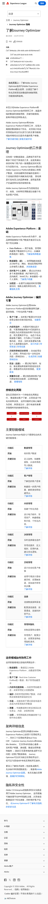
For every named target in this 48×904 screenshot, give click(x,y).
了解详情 (28, 468)
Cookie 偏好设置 (11, 893)
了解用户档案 (26, 279)
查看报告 (18, 381)
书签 (10, 41)
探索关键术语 (26, 139)
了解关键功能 (12, 139)
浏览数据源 (31, 266)
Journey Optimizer (20, 20)
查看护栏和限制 (17, 776)
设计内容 (34, 344)
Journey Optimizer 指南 (19, 24)
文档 (8, 20)
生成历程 (32, 356)
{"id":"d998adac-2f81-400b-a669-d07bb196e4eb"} (23, 50)
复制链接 (19, 41)
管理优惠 (21, 346)
